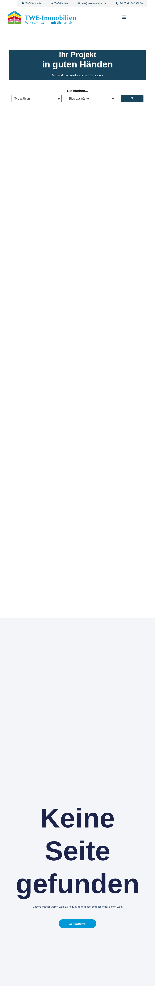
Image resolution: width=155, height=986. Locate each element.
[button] (124, 17)
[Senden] (132, 98)
